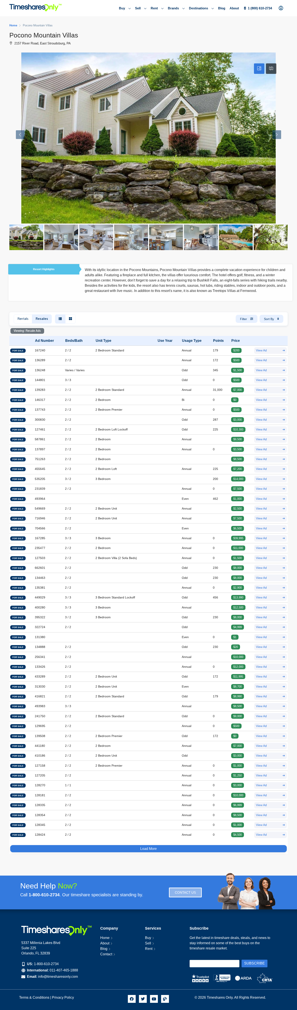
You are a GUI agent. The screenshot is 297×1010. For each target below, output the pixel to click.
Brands (173, 8)
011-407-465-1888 (64, 970)
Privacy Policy (63, 997)
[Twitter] (143, 999)
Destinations (198, 8)
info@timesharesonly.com (58, 976)
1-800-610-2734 (46, 964)
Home (105, 938)
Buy (122, 8)
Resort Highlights (44, 269)
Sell (138, 8)
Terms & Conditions (34, 997)
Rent (154, 8)
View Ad (270, 350)
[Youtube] (154, 999)
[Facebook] (132, 999)
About (234, 8)
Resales (42, 318)
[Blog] (165, 999)
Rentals (22, 318)
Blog (221, 8)
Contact (106, 954)
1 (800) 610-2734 (260, 8)
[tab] (259, 68)
